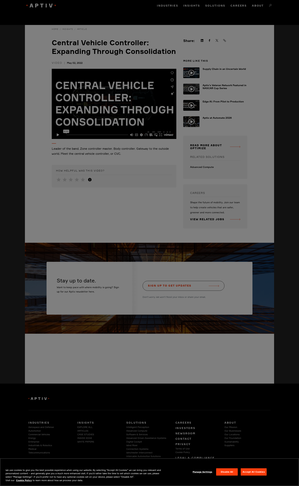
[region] (149, 472)
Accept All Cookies (254, 471)
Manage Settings (202, 471)
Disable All (227, 471)
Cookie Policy (24, 480)
